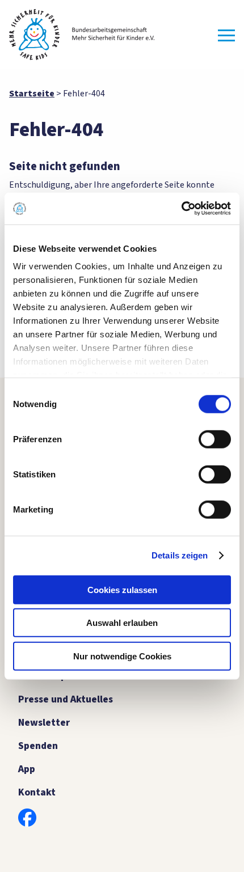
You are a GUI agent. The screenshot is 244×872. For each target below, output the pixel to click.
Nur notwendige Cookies (122, 656)
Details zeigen (180, 555)
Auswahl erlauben (122, 623)
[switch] (215, 439)
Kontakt (37, 792)
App (26, 769)
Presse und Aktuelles (65, 699)
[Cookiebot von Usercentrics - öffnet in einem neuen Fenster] (181, 208)
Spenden (38, 746)
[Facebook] (27, 817)
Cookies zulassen (122, 589)
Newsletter (44, 723)
